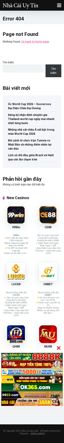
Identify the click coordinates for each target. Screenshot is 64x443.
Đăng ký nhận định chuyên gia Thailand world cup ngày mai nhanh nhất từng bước (31, 119)
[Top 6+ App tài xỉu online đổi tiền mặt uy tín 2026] (20, 5)
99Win (16, 227)
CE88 (48, 227)
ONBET (48, 284)
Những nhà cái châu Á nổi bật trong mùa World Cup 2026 (31, 131)
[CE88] (48, 223)
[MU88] (48, 342)
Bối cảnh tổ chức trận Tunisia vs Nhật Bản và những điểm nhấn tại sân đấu (29, 144)
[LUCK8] (16, 279)
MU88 (48, 346)
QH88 (16, 346)
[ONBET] (48, 279)
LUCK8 (16, 284)
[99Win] (16, 223)
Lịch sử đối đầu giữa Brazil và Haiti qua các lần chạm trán (31, 157)
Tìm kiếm (8, 62)
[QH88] (16, 342)
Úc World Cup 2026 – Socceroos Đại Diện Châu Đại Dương (29, 106)
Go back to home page (35, 41)
